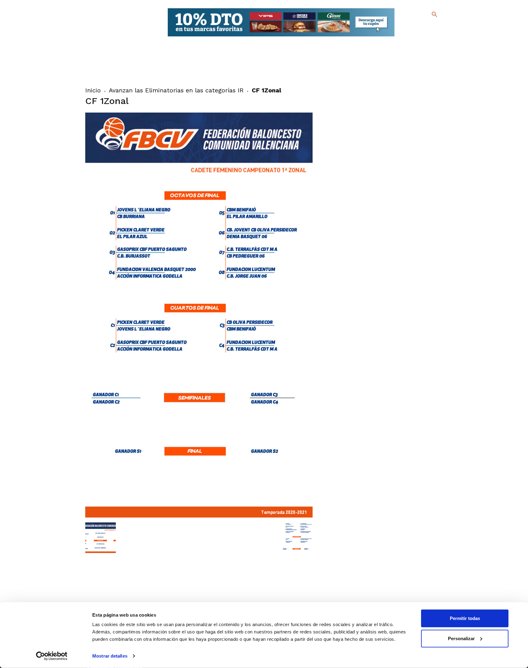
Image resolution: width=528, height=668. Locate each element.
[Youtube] (429, 36)
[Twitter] (418, 27)
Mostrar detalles (109, 656)
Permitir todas (465, 618)
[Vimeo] (419, 36)
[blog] (427, 27)
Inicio (93, 90)
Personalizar (461, 638)
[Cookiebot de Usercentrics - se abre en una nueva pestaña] (52, 656)
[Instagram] (437, 27)
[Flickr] (409, 36)
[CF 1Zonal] (199, 516)
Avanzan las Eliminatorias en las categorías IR (176, 90)
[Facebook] (409, 27)
